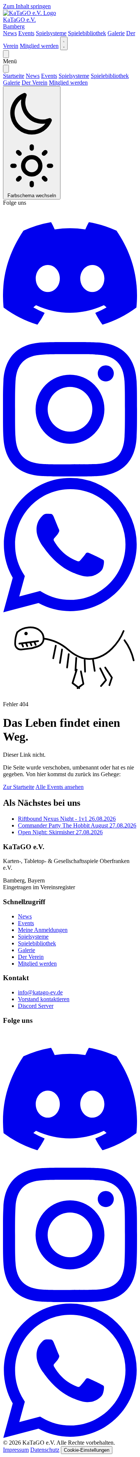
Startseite (13, 76)
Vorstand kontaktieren (43, 999)
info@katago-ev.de (40, 992)
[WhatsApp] (70, 610)
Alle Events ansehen (59, 787)
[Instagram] (70, 474)
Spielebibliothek (87, 33)
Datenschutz (44, 1450)
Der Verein (34, 82)
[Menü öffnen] (6, 54)
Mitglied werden (39, 46)
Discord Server (35, 1006)
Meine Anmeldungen (43, 930)
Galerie (116, 33)
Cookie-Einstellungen (86, 1450)
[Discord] (70, 338)
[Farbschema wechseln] (64, 43)
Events (26, 33)
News (10, 33)
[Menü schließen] (6, 69)
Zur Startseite (18, 787)
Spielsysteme (51, 33)
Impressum (16, 1450)
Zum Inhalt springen (27, 6)
